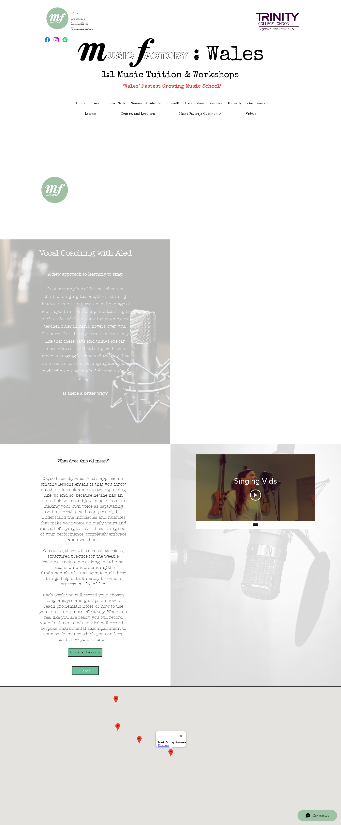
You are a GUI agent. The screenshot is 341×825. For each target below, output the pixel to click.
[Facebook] (47, 39)
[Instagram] (56, 39)
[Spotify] (65, 39)
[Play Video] (255, 495)
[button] (91, 113)
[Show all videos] (255, 525)
